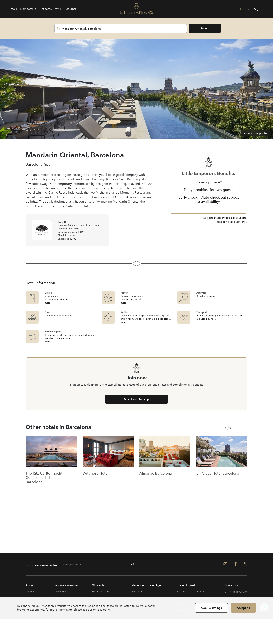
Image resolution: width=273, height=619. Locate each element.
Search (204, 28)
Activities (181, 591)
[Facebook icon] (235, 564)
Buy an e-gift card (100, 591)
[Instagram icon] (225, 564)
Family (200, 591)
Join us (244, 9)
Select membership (136, 399)
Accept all (243, 608)
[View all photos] (136, 89)
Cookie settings (211, 608)
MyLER (59, 9)
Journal (71, 9)
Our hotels (31, 591)
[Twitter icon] (245, 564)
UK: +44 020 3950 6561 (235, 592)
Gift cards (45, 9)
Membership (28, 9)
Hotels (13, 9)
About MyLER (136, 591)
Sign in (258, 9)
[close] (181, 28)
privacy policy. (102, 609)
